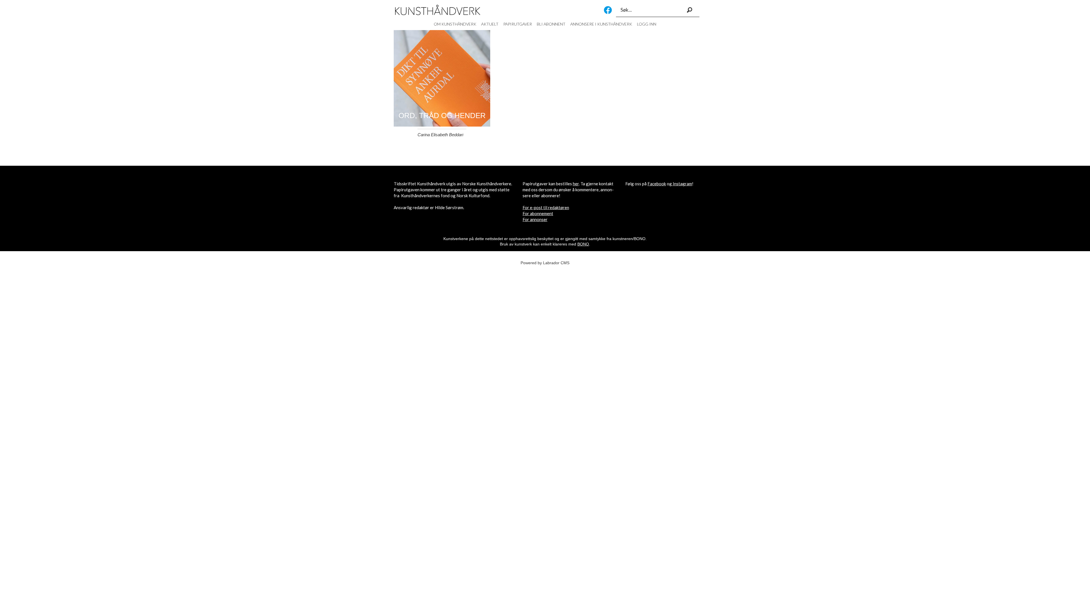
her (576, 183)
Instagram (682, 183)
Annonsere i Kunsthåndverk (601, 24)
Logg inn (646, 24)
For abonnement (538, 213)
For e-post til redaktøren (546, 207)
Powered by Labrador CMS (545, 263)
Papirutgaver (517, 24)
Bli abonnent (551, 24)
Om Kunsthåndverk (455, 24)
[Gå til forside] (437, 10)
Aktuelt (489, 24)
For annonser (535, 219)
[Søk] (689, 10)
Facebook (608, 10)
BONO (583, 244)
